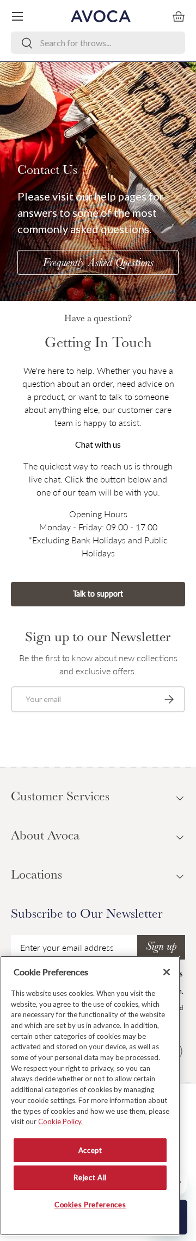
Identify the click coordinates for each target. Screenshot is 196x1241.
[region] (90, 1096)
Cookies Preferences (90, 1204)
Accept (90, 1150)
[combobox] (98, 43)
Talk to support (98, 593)
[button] (179, 16)
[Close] (167, 972)
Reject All (90, 1177)
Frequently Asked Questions (98, 264)
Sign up (161, 948)
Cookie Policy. (60, 1121)
